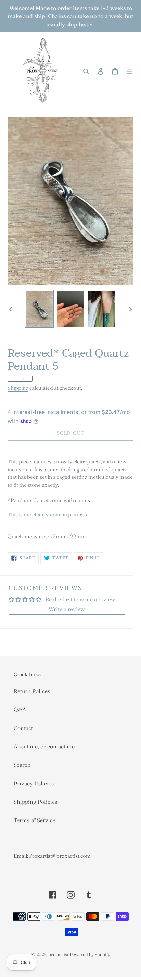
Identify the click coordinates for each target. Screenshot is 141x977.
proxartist (58, 954)
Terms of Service (34, 820)
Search (22, 764)
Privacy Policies (34, 783)
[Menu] (129, 70)
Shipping (18, 387)
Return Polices (32, 691)
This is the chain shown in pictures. (48, 514)
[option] (39, 309)
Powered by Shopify (90, 954)
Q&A (20, 709)
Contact (23, 727)
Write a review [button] (67, 609)
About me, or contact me (44, 746)
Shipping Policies (35, 801)
